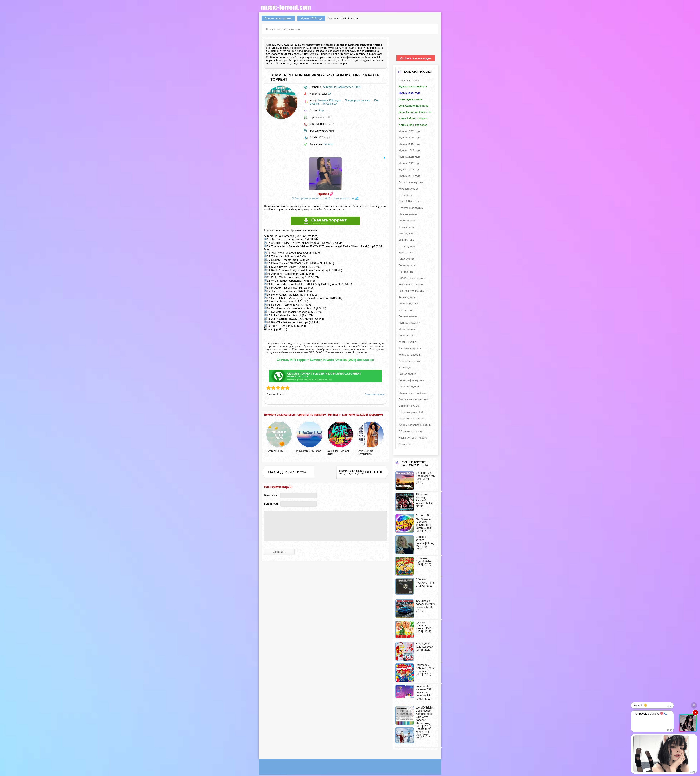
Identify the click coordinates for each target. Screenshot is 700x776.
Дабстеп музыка (408, 303)
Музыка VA (330, 103)
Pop (321, 110)
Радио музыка (407, 220)
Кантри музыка (407, 341)
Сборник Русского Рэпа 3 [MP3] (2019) (425, 582)
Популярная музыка (357, 100)
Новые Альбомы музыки (413, 437)
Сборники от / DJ (409, 405)
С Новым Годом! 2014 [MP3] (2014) (423, 561)
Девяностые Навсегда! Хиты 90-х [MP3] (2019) (425, 477)
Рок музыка (405, 195)
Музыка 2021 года (409, 156)
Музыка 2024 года (329, 100)
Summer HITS (274, 450)
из (353, 352)
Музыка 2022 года (409, 150)
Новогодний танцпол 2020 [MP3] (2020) (424, 646)
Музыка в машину (409, 322)
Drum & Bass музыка (411, 201)
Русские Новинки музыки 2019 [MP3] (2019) (423, 627)
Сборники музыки (409, 386)
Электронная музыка (411, 207)
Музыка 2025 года (409, 131)
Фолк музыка (406, 227)
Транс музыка (407, 252)
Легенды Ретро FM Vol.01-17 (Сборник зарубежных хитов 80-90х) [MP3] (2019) (425, 523)
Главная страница (409, 80)
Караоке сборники (409, 361)
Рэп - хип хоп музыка (411, 290)
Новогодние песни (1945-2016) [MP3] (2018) (423, 733)
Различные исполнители (413, 399)
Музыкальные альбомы (413, 393)
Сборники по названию (412, 418)
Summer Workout (351, 206)
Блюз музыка (406, 258)
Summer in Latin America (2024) (342, 86)
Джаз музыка (406, 239)
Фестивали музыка (410, 348)
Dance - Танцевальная (412, 278)
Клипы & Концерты (410, 354)
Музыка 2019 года (409, 169)
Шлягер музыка (408, 335)
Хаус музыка (406, 233)
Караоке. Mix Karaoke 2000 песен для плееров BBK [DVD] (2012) (424, 692)
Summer (328, 144)
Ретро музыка (407, 246)
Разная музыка (408, 373)
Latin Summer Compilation (365, 452)
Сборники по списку (411, 431)
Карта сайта (406, 444)
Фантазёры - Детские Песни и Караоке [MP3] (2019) (425, 669)
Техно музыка (407, 297)
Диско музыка (407, 265)
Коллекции (405, 367)
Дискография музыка (411, 380)
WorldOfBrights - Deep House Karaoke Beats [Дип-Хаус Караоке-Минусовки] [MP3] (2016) (425, 717)
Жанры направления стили (415, 424)
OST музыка (406, 310)
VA (294, 57)
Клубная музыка (408, 188)
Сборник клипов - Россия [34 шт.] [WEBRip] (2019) (425, 543)
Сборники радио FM (411, 412)
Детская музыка (408, 316)
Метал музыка (407, 329)
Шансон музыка (408, 214)
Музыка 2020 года (409, 163)
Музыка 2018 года (409, 175)
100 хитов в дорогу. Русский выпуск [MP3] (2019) (425, 605)
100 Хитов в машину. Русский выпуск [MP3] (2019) (424, 500)
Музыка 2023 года (409, 144)
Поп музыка (406, 271)
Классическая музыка (411, 284)
